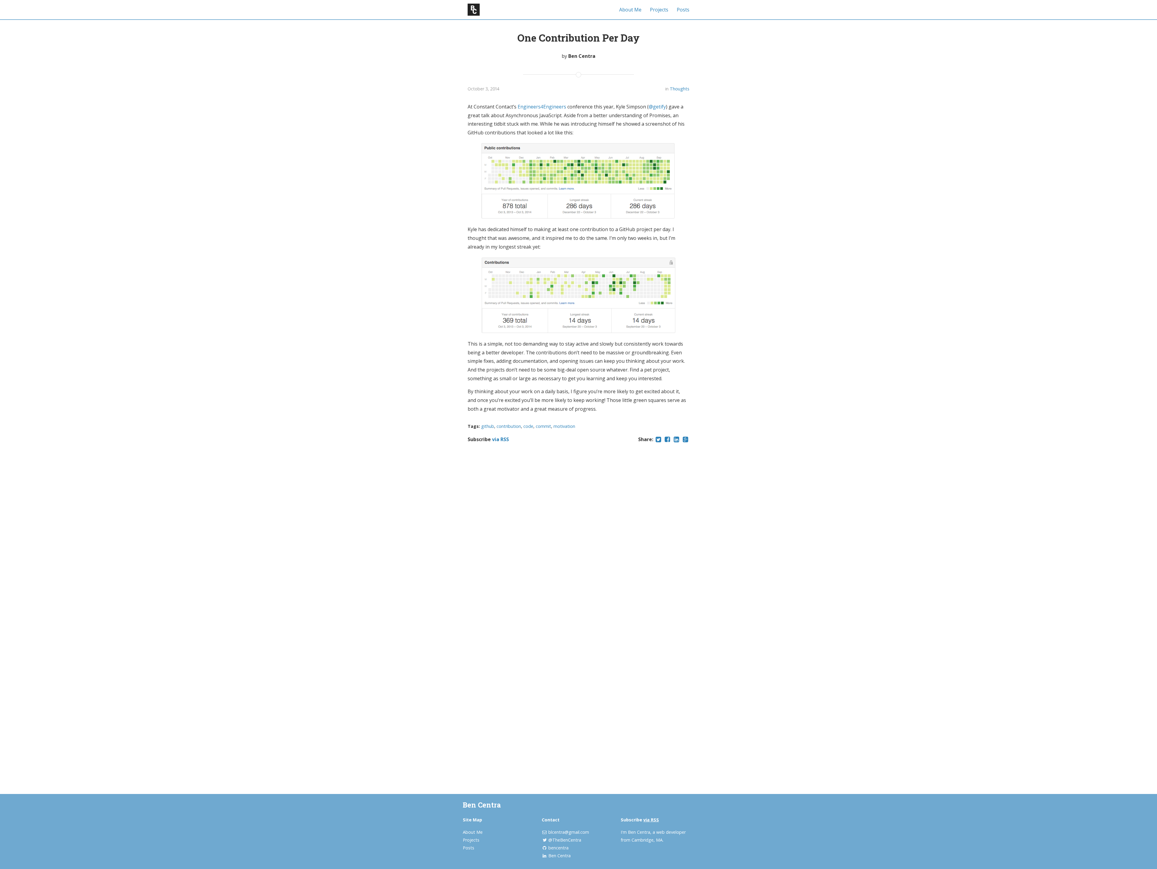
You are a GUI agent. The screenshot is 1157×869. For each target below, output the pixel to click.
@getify (657, 106)
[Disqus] (578, 537)
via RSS (500, 439)
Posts (683, 9)
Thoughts (679, 89)
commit (543, 426)
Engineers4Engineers (542, 106)
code (528, 426)
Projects (659, 9)
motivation (564, 426)
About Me (630, 9)
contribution (509, 426)
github (487, 426)
